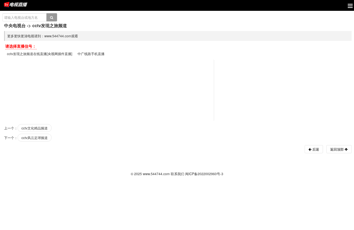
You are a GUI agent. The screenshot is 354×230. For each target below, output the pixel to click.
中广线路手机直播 (91, 53)
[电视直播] (16, 5)
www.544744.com (156, 173)
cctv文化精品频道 (34, 128)
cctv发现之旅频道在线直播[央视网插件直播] (39, 53)
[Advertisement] (178, 90)
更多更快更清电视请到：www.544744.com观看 (42, 35)
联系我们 (177, 173)
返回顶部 (337, 149)
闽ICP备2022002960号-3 (204, 173)
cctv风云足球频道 (34, 137)
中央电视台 (15, 25)
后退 (315, 149)
